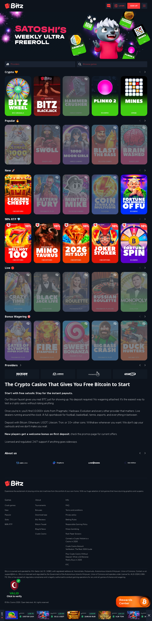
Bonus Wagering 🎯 (18, 316)
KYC (67, 564)
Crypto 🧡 (11, 72)
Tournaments (40, 505)
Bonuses (38, 510)
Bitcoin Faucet (40, 524)
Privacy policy (71, 515)
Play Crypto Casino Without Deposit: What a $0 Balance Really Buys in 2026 (77, 557)
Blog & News (40, 529)
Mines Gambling (72, 529)
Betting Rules (71, 519)
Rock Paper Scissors (73, 534)
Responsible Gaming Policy (76, 524)
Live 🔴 (9, 268)
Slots (7, 519)
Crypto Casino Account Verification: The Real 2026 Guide (79, 547)
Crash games (10, 505)
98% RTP (8, 524)
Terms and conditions (74, 510)
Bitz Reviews (40, 519)
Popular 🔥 (12, 120)
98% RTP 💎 (12, 219)
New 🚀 (10, 170)
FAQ (67, 505)
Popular (8, 515)
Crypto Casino (40, 534)
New (6, 510)
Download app (41, 515)
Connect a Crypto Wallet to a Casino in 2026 (77, 540)
